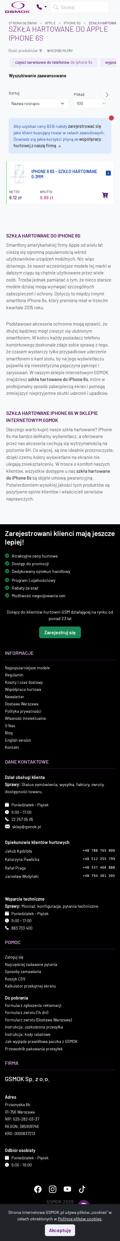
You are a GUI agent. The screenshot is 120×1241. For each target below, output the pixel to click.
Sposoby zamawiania (23, 971)
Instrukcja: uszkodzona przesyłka (34, 1026)
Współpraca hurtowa (23, 689)
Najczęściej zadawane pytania (31, 964)
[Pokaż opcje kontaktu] (41, 7)
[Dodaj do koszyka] (105, 195)
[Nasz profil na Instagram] (52, 1189)
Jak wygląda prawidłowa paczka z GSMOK (41, 1041)
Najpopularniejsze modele (27, 667)
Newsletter (14, 696)
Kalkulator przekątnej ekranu (30, 985)
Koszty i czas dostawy (24, 682)
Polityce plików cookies (80, 1218)
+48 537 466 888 (99, 868)
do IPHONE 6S (53, 62)
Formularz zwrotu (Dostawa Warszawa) (38, 1019)
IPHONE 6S (72, 23)
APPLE (50, 23)
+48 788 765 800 (99, 851)
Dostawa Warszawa (21, 703)
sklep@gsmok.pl (26, 826)
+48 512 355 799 (99, 859)
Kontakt (12, 747)
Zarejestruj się (60, 632)
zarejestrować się (84, 126)
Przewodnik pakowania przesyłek (34, 1048)
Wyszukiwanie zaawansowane (37, 75)
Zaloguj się (14, 957)
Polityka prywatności (23, 711)
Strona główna (23, 23)
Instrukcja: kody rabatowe (27, 1034)
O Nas (10, 725)
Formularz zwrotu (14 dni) (26, 1012)
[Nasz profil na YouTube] (67, 1189)
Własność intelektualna (25, 718)
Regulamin (14, 674)
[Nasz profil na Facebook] (37, 1189)
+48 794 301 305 (99, 876)
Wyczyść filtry (60, 51)
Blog (9, 732)
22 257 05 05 (22, 819)
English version (18, 740)
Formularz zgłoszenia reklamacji (33, 1005)
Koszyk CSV (15, 978)
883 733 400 (21, 928)
